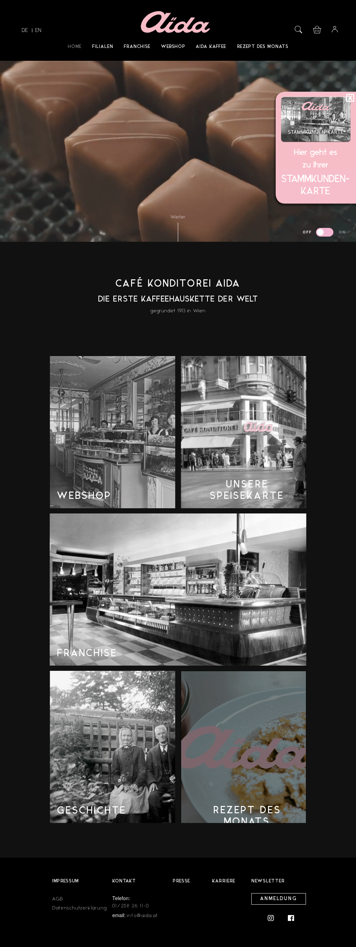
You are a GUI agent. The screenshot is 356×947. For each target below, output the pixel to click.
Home (75, 46)
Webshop (173, 46)
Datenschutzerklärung (79, 908)
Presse (181, 881)
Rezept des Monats (263, 46)
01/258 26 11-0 (130, 906)
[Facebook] (291, 918)
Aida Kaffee (211, 46)
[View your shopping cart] (317, 28)
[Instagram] (274, 918)
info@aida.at (142, 916)
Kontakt (124, 881)
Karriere (223, 881)
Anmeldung (278, 898)
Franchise (137, 46)
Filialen (102, 46)
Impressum (65, 881)
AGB (57, 899)
